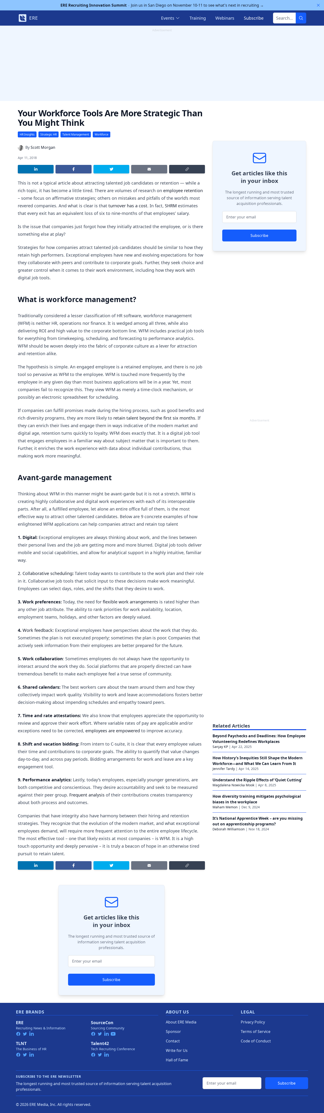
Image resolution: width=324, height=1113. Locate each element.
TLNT (21, 1043)
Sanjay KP (220, 746)
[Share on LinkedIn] (36, 169)
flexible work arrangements (130, 602)
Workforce (101, 134)
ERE (19, 1022)
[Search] (301, 18)
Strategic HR (48, 134)
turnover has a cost (127, 205)
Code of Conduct (256, 1041)
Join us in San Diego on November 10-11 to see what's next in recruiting (162, 5)
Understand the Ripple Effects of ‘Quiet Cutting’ (257, 780)
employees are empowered (112, 730)
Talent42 (100, 1043)
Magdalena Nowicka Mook (233, 785)
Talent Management (75, 134)
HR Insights (27, 134)
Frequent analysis (87, 795)
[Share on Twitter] (111, 169)
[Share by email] (149, 169)
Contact (173, 1041)
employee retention (183, 190)
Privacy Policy (253, 1022)
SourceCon (102, 1022)
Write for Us (177, 1050)
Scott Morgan (43, 147)
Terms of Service (255, 1031)
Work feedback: (38, 630)
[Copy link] (187, 169)
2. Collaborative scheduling (45, 573)
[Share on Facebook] (73, 169)
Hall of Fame (177, 1060)
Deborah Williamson (229, 829)
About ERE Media (181, 1022)
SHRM (171, 205)
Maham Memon (225, 807)
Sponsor (173, 1031)
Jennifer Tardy (224, 768)
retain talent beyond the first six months (154, 418)
